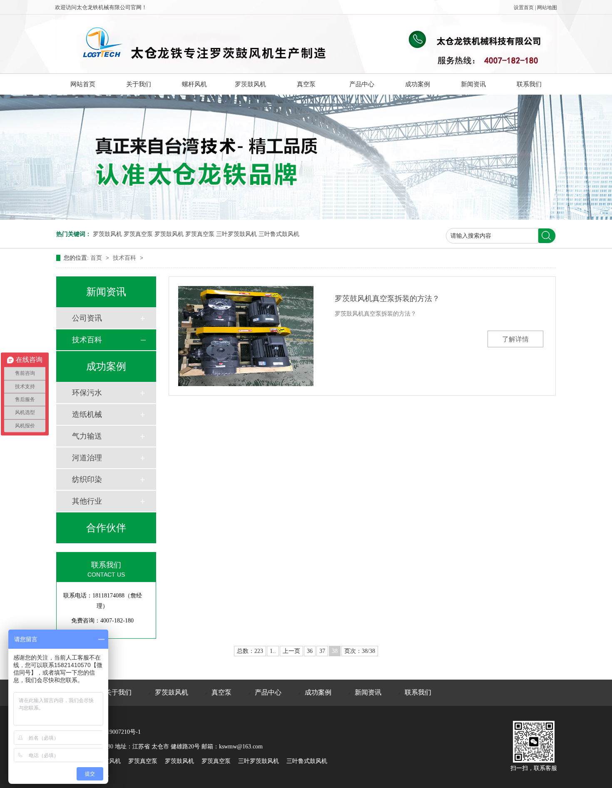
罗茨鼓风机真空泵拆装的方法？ (387, 298)
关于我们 (138, 84)
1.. (273, 651)
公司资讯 (87, 318)
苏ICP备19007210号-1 (113, 732)
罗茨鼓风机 (250, 84)
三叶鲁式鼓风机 (279, 234)
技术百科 (125, 258)
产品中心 (361, 84)
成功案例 (417, 84)
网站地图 (547, 7)
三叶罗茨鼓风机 (236, 234)
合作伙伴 (106, 527)
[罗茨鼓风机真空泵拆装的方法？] (245, 336)
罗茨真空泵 (138, 234)
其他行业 (87, 501)
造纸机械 (87, 414)
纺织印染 (87, 479)
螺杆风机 (194, 84)
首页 (97, 258)
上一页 (291, 651)
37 (322, 651)
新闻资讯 (473, 84)
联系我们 (529, 84)
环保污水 (87, 393)
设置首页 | (525, 7)
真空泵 (306, 84)
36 (310, 651)
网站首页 (82, 84)
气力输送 (87, 436)
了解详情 (515, 339)
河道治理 (87, 458)
